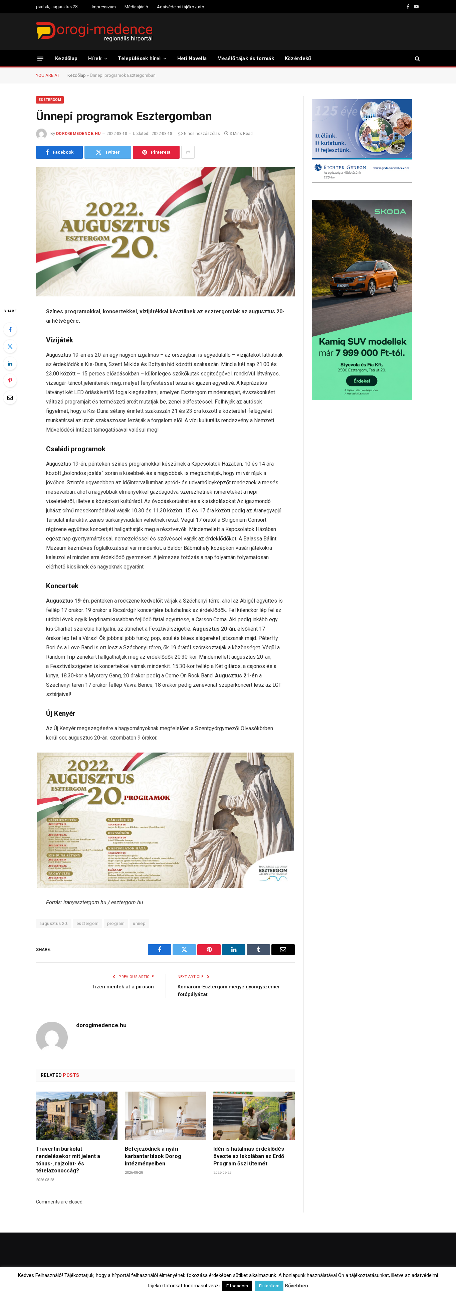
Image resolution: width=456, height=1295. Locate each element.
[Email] (10, 397)
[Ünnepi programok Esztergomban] (165, 232)
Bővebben (296, 1286)
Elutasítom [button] (269, 1285)
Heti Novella (192, 58)
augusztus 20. (53, 923)
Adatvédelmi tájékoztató (180, 6)
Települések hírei (139, 58)
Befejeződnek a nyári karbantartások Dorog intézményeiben (153, 1156)
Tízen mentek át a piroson (123, 987)
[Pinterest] (10, 380)
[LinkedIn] (10, 363)
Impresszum (104, 6)
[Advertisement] (366, 459)
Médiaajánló (136, 6)
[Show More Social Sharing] (188, 152)
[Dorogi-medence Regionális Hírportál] (94, 32)
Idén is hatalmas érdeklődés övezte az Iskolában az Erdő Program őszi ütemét (248, 1156)
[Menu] (40, 58)
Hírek (94, 58)
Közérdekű (298, 58)
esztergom (87, 923)
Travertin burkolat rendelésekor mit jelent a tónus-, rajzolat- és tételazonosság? (68, 1160)
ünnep (139, 923)
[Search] (417, 58)
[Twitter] (10, 346)
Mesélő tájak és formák (245, 58)
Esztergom (50, 100)
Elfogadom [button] (237, 1285)
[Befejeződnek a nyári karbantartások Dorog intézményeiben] (165, 1116)
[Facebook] (10, 329)
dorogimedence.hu (78, 133)
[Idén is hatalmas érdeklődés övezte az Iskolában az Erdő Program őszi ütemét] (254, 1116)
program (116, 923)
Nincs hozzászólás (202, 133)
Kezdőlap (66, 58)
